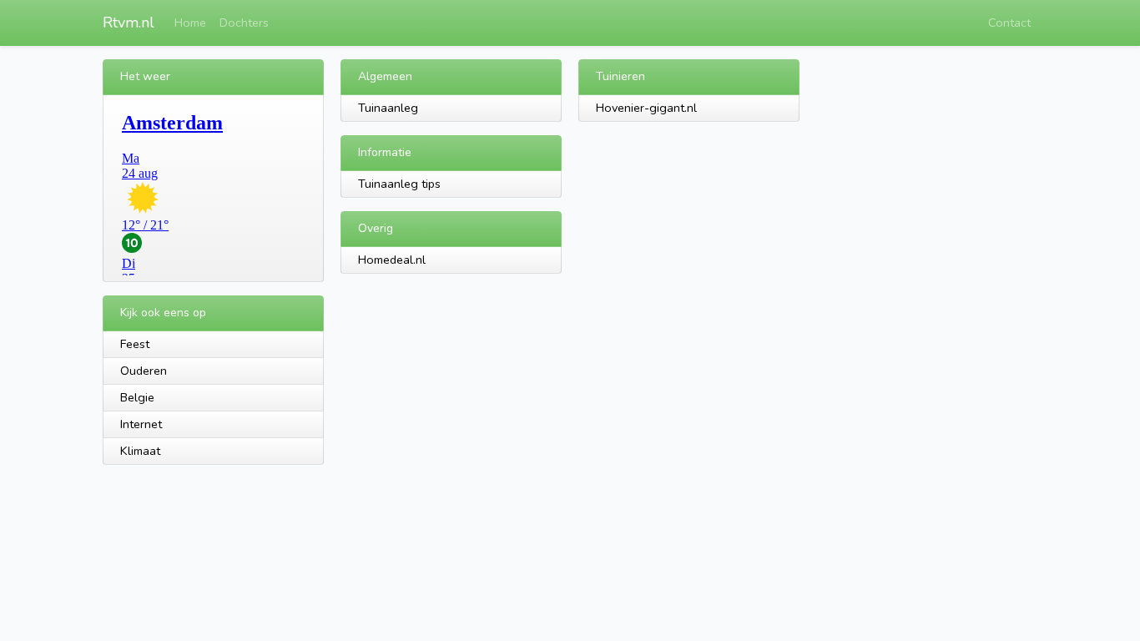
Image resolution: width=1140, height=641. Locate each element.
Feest (134, 344)
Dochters (244, 22)
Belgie (137, 397)
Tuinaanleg (388, 107)
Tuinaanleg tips (399, 183)
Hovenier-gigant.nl (646, 107)
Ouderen (143, 370)
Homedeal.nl (392, 259)
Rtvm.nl (128, 23)
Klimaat (140, 450)
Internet (141, 424)
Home (190, 22)
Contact (1009, 22)
